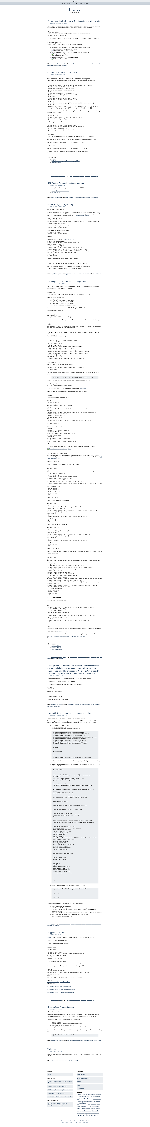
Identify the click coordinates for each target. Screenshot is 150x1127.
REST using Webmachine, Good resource (65, 183)
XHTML (66, 1122)
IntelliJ (89, 704)
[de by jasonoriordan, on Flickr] (66, 637)
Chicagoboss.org (56, 647)
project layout (97, 1040)
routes (92, 704)
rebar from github (69, 239)
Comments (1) (56, 925)
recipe (79, 923)
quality (49, 65)
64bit (60, 923)
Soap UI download (57, 649)
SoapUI (49, 658)
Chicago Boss (54, 657)
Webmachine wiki (56, 162)
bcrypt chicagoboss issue (73, 1000)
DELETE (84, 657)
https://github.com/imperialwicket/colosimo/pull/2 (60, 992)
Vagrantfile (93, 923)
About (75, 1)
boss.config (83, 388)
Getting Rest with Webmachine (60, 191)
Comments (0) (64, 65)
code (67, 197)
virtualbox (98, 923)
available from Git (62, 631)
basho (83, 273)
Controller (76, 704)
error (71, 176)
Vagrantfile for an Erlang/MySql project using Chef (69, 713)
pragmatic (98, 273)
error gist (54, 159)
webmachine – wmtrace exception (62, 72)
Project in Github (56, 646)
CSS (71, 1122)
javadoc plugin (93, 63)
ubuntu (83, 923)
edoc (84, 63)
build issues (88, 273)
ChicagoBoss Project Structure (60, 1007)
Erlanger (75, 9)
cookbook (67, 923)
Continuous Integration (57, 63)
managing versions (88, 1040)
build (74, 1040)
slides (76, 197)
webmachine (61, 176)
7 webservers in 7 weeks (82, 215)
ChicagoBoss (73, 657)
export (85, 704)
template (97, 704)
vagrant (88, 923)
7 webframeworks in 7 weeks (73, 273)
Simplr (81, 1120)
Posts (80, 1122)
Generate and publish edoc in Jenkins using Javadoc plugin (73, 21)
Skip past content (82, 3)
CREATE (80, 657)
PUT (98, 657)
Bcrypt (49, 937)
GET (92, 657)
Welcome (51, 1049)
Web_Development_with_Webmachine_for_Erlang (66, 161)
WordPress (70, 1120)
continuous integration (76, 63)
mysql (94, 657)
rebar (52, 65)
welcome (61, 1060)
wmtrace (81, 176)
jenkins (99, 63)
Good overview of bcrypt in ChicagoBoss (58, 982)
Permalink (57, 65)
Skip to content (67, 3)
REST (56, 176)
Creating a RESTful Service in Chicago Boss (66, 282)
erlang (64, 63)
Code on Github (56, 192)
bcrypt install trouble (56, 932)
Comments (85, 1122)
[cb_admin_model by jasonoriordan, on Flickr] (59, 449)
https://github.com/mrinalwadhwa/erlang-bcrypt (60, 986)
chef (63, 923)
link (70, 197)
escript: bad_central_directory (60, 204)
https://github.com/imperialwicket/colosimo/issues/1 (61, 989)
